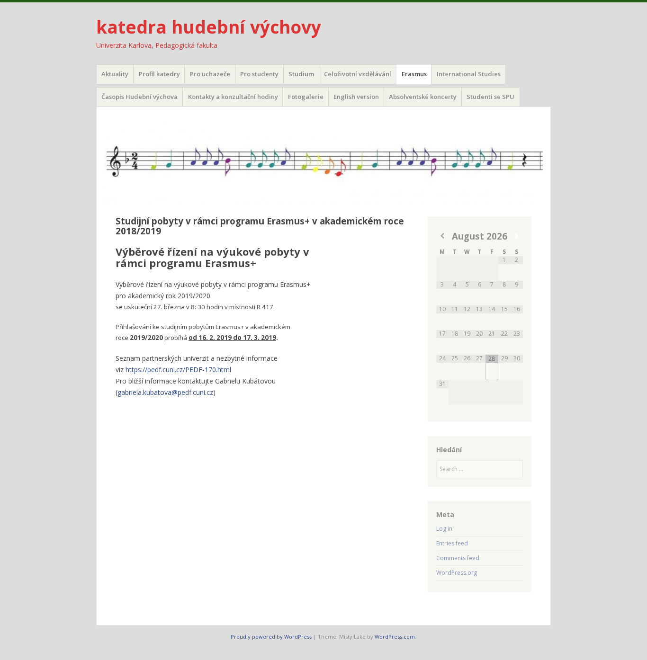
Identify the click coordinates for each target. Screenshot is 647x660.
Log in (444, 529)
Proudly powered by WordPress (271, 636)
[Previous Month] (442, 236)
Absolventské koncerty (423, 96)
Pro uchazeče (210, 74)
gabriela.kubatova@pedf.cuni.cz (165, 392)
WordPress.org (456, 573)
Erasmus (414, 74)
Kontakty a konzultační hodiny (233, 96)
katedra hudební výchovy (208, 27)
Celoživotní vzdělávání (357, 74)
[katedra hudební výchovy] (323, 160)
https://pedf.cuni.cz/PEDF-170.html (178, 369)
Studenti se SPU (490, 96)
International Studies (469, 74)
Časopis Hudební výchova (139, 96)
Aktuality (114, 74)
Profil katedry (159, 74)
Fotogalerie (306, 96)
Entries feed (452, 543)
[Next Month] (517, 236)
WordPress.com (395, 636)
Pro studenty (259, 74)
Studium (301, 74)
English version (356, 96)
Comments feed (457, 558)
